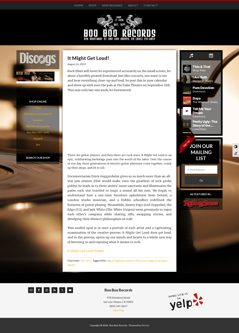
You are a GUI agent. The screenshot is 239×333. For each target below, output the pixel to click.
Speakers (38, 119)
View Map (118, 310)
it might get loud (120, 260)
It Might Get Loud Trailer (85, 251)
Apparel (37, 138)
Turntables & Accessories (38, 113)
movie (157, 260)
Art (38, 144)
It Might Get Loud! (88, 58)
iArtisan (145, 325)
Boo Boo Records (119, 30)
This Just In (86, 260)
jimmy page (147, 260)
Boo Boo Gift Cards (38, 132)
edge (108, 260)
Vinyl (38, 107)
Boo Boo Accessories (38, 126)
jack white (135, 260)
